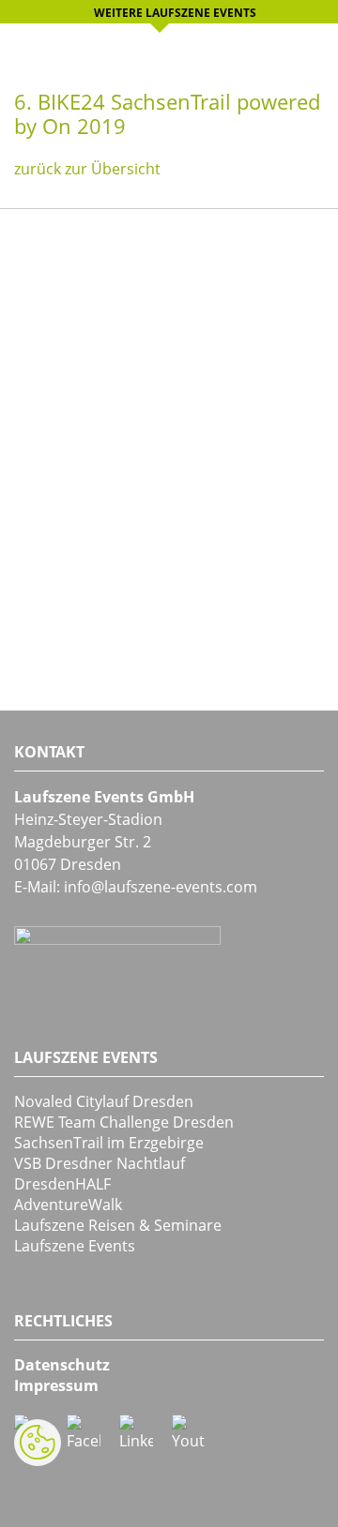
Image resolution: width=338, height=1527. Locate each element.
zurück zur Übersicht (87, 168)
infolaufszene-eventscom (160, 886)
